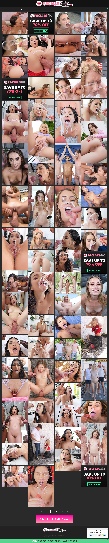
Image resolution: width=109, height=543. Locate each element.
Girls (16, 9)
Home (2, 9)
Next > (67, 512)
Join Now (104, 9)
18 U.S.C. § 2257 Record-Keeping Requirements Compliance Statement (54, 536)
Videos (9, 9)
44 (62, 512)
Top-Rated (22, 9)
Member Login (94, 9)
